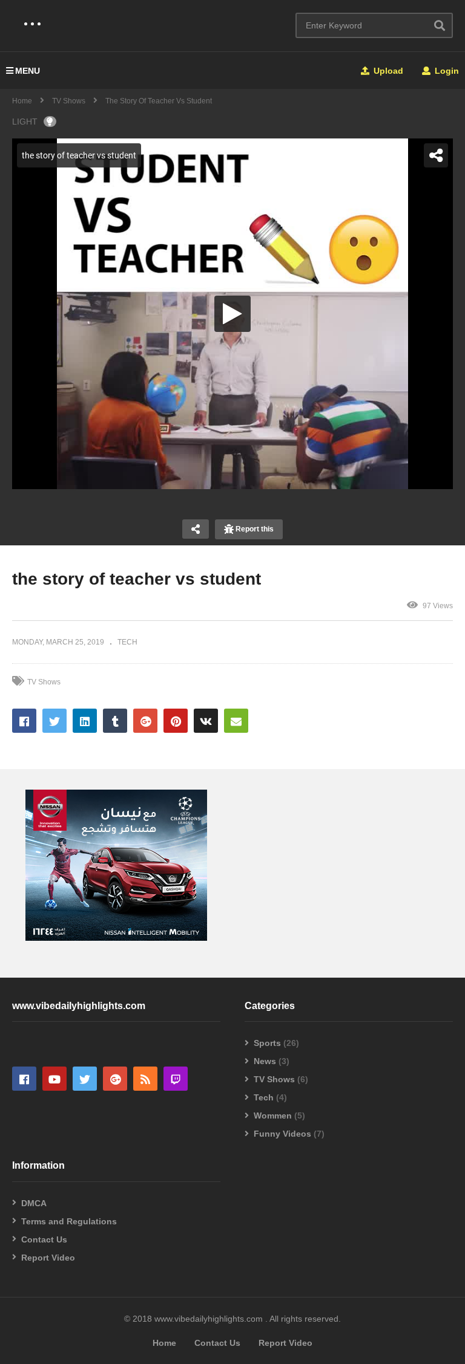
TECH (127, 642)
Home (22, 101)
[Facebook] (24, 1079)
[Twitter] (85, 1079)
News (265, 1061)
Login (445, 71)
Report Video (48, 1257)
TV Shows (69, 101)
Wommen (273, 1115)
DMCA (34, 1203)
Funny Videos (282, 1133)
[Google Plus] (115, 1079)
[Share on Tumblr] (115, 721)
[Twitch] (175, 1079)
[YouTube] (54, 1079)
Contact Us (44, 1239)
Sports (267, 1043)
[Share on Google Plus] (145, 721)
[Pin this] (175, 721)
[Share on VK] (206, 721)
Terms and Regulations (69, 1221)
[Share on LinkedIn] (85, 721)
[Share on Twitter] (54, 721)
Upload (387, 71)
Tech (264, 1097)
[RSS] (145, 1079)
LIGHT (25, 121)
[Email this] (236, 721)
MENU (27, 71)
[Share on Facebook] (24, 721)
